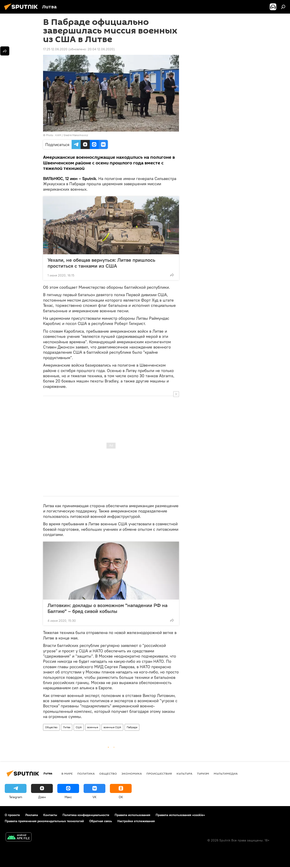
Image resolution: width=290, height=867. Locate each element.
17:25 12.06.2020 (55, 49)
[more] (171, 274)
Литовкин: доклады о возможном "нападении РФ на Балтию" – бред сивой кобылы (107, 608)
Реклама (31, 815)
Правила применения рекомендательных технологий (44, 821)
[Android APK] (18, 837)
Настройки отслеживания (136, 821)
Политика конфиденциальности (86, 815)
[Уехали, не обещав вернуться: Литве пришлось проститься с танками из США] (111, 225)
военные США (112, 727)
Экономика (131, 773)
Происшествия (159, 773)
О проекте (12, 815)
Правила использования (132, 815)
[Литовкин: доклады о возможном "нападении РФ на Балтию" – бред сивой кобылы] (111, 571)
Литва (66, 727)
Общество (51, 727)
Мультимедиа (226, 773)
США (79, 727)
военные (92, 727)
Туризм (203, 773)
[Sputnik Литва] (22, 11)
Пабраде (132, 727)
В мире (67, 773)
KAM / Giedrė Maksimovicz (71, 135)
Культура (184, 773)
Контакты (50, 815)
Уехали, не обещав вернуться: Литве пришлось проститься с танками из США (101, 263)
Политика (86, 773)
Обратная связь (100, 821)
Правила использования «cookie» (180, 815)
